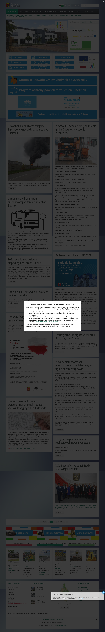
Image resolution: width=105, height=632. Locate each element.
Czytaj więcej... (80, 598)
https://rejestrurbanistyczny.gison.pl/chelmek (47, 322)
